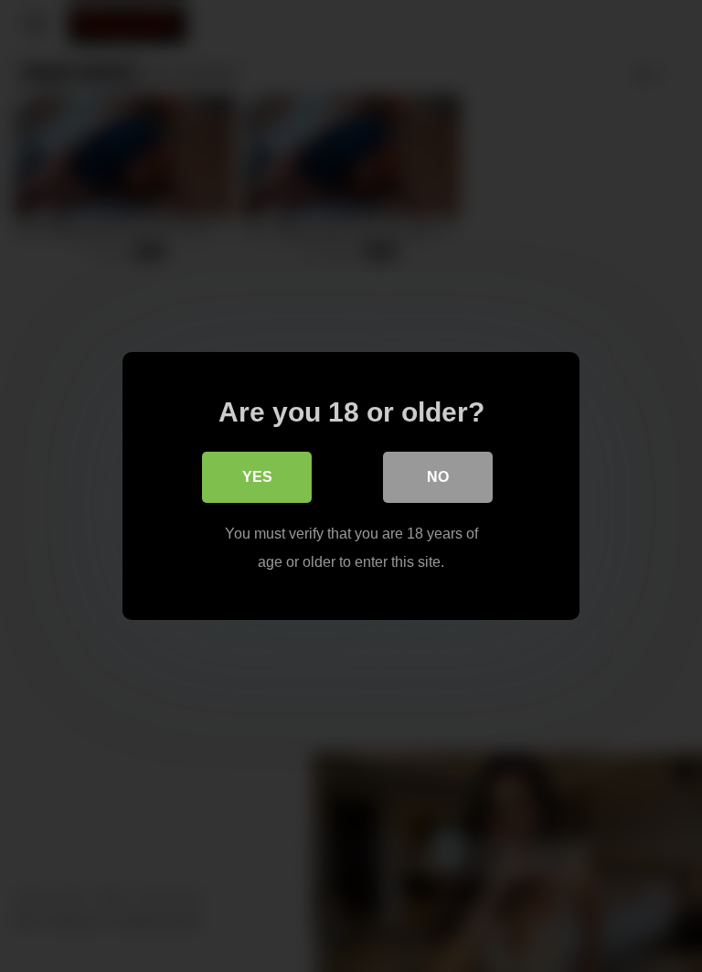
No (438, 477)
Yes (257, 477)
